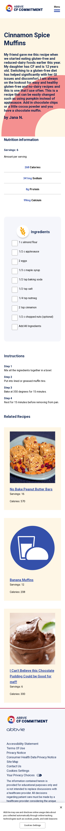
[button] (56, 8)
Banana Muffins (22, 580)
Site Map (12, 761)
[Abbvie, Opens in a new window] (17, 729)
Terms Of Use (16, 748)
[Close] (61, 807)
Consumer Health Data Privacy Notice (31, 757)
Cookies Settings (18, 770)
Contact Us (14, 766)
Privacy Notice (16, 752)
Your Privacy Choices (21, 775)
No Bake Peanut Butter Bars (31, 489)
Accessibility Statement (22, 743)
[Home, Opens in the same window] (17, 719)
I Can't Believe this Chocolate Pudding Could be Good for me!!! (32, 676)
